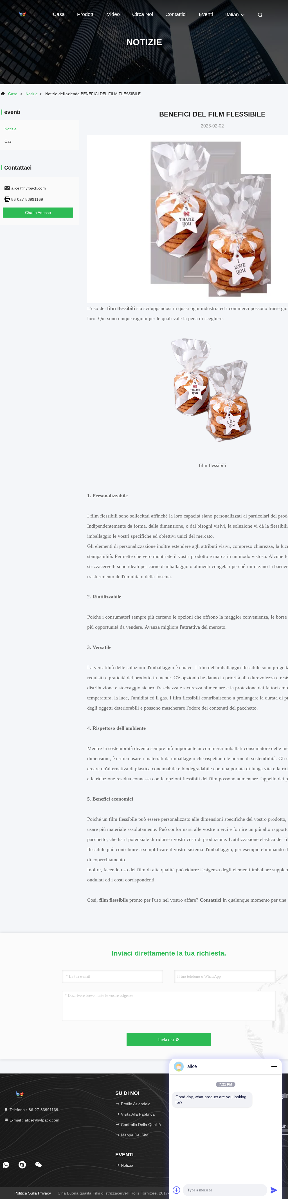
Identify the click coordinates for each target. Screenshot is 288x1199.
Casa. (13, 94)
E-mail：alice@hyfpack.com (33, 1120)
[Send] (273, 1190)
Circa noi (142, 14)
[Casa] (22, 14)
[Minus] (274, 1066)
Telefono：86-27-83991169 (33, 1109)
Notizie (32, 94)
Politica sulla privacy (32, 1193)
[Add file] (177, 1190)
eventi (206, 14)
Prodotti (85, 14)
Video (113, 14)
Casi (8, 141)
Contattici (175, 14)
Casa (59, 14)
